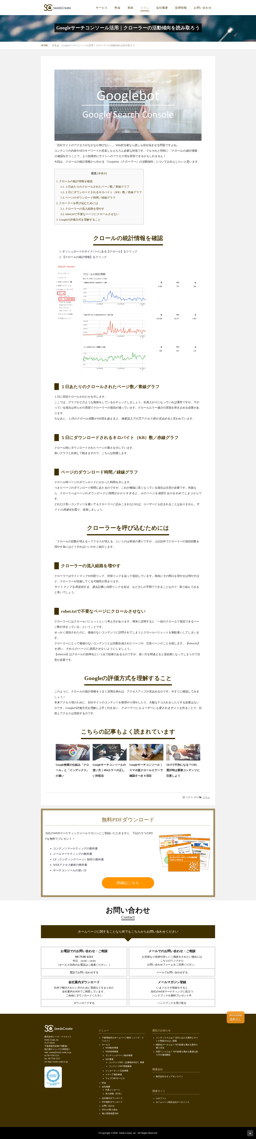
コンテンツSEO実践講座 (120, 1066)
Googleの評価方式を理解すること (78, 219)
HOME (44, 45)
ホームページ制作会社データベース (172, 1102)
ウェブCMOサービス (115, 1078)
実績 (130, 7)
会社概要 (162, 7)
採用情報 (181, 7)
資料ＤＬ (235, 1017)
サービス (102, 7)
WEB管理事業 (111, 1051)
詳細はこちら (128, 883)
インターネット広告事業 (116, 1071)
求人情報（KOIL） (114, 1093)
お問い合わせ (203, 7)
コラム (144, 7)
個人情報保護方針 (110, 1113)
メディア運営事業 (113, 1074)
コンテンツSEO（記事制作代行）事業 (126, 1062)
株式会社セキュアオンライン (169, 1076)
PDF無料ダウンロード (112, 1102)
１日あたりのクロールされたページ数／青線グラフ (94, 186)
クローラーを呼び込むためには (77, 203)
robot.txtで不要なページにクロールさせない (89, 214)
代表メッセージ (112, 1090)
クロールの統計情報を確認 (74, 181)
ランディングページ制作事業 (119, 1055)
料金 (118, 7)
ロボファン (161, 1098)
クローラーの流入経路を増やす (82, 208)
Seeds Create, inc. (127, 1133)
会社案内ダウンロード (112, 1098)
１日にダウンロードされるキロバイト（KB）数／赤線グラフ (101, 192)
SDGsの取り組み (110, 1109)
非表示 (102, 173)
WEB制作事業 (111, 1048)
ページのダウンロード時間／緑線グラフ (87, 197)
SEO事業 (109, 1059)
